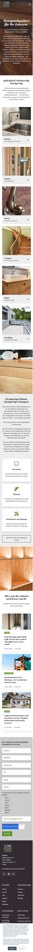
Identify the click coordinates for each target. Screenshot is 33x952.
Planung (20, 892)
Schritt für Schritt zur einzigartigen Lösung (16, 539)
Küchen (4, 889)
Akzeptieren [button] (12, 948)
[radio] (16, 798)
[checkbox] (16, 805)
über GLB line (23, 911)
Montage (20, 898)
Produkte (5, 885)
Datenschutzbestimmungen (9, 937)
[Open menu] (30, 4)
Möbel (4, 901)
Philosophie (21, 915)
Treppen (4, 898)
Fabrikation (21, 895)
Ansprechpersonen (23, 918)
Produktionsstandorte (24, 921)
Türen (3, 895)
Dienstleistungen (24, 885)
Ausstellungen (8, 911)
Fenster (4, 892)
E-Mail (4, 864)
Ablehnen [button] (21, 948)
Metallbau (5, 904)
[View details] (4, 874)
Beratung (20, 889)
